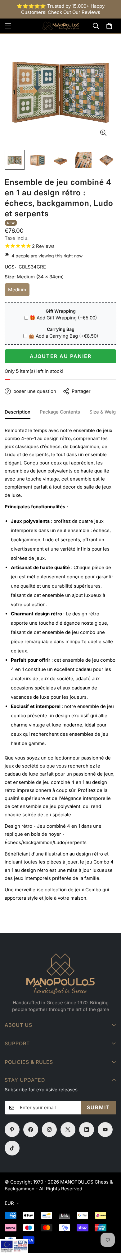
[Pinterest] (12, 1129)
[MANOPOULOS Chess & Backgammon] (60, 26)
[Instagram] (49, 1129)
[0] (109, 26)
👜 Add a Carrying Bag (63, 336)
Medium (18, 291)
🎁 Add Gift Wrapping (63, 318)
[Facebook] (30, 1129)
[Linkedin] (86, 1129)
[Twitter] (67, 1129)
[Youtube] (105, 1129)
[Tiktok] (12, 1148)
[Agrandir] (103, 133)
